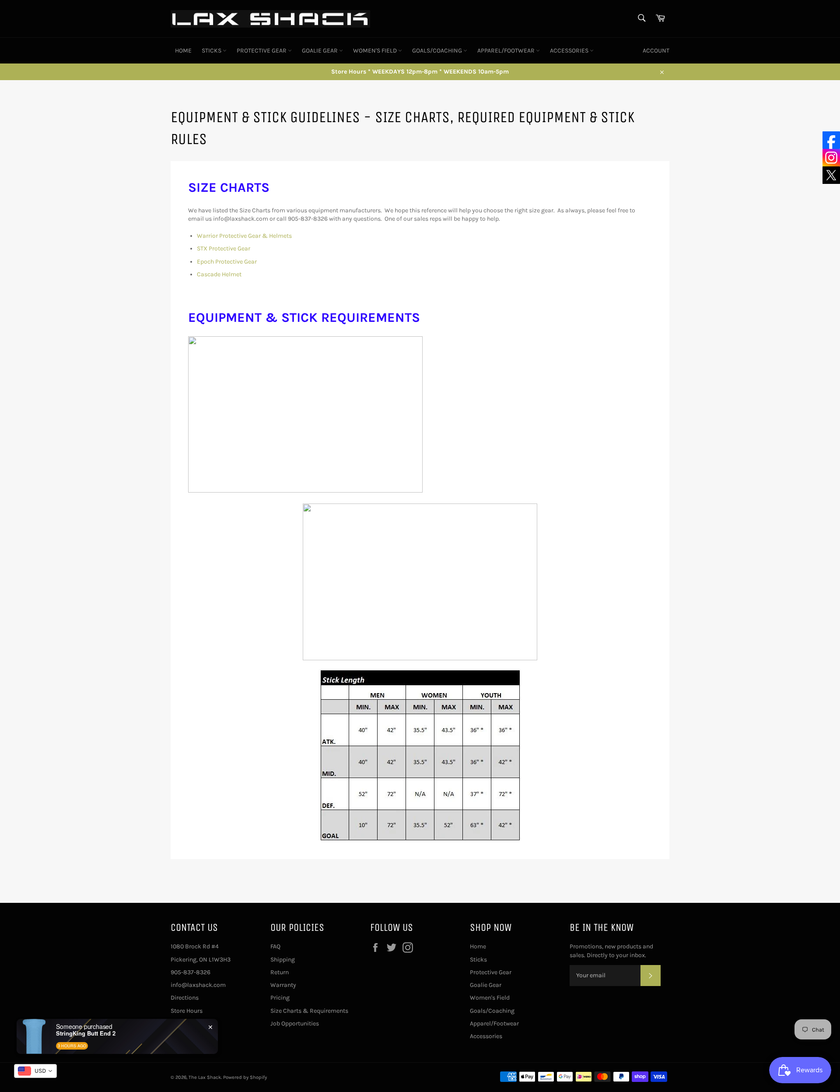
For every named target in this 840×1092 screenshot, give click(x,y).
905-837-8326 (190, 972)
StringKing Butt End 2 (86, 1033)
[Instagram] (831, 157)
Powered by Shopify (245, 1077)
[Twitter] (831, 175)
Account (656, 50)
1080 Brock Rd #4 (195, 946)
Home (183, 50)
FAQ (275, 946)
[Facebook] (831, 140)
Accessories (570, 50)
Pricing (280, 997)
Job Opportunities (294, 1023)
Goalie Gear (320, 50)
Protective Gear (262, 50)
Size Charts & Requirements (309, 1011)
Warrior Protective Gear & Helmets (244, 236)
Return (279, 972)
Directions (185, 997)
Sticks (212, 50)
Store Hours (187, 1011)
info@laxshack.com (198, 985)
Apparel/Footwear (506, 50)
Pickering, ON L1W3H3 (201, 959)
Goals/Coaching (437, 50)
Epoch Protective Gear (227, 261)
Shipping (282, 959)
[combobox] (35, 1071)
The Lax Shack (205, 1077)
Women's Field (375, 50)
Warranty (283, 985)
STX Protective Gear (223, 248)
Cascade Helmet (219, 274)
